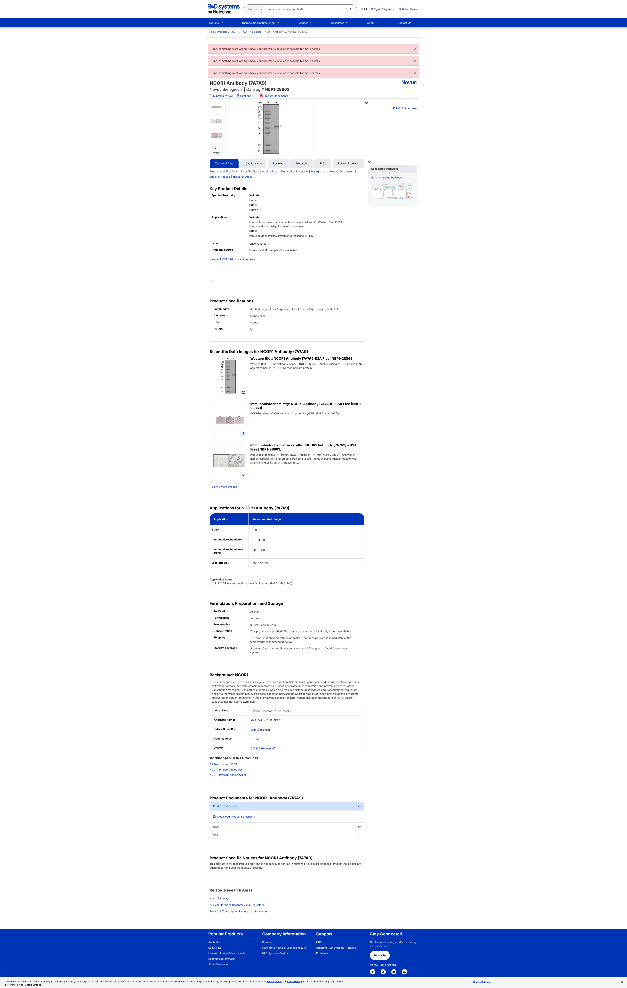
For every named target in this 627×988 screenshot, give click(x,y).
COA (216, 826)
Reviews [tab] (278, 163)
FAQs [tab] (323, 163)
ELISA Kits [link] (214, 947)
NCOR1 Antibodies (251, 31)
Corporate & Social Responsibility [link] (282, 947)
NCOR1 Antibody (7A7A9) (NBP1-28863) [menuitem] (286, 31)
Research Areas (242, 176)
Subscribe (379, 955)
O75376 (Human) (261, 748)
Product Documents (275, 95)
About (370, 22)
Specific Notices (220, 176)
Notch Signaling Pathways (387, 177)
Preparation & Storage (294, 171)
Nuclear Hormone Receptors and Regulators (237, 905)
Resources (337, 22)
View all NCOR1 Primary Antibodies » (232, 259)
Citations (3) (247, 95)
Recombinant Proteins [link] (221, 958)
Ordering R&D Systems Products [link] (336, 947)
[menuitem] (211, 31)
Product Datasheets (225, 806)
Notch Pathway (219, 898)
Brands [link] (266, 942)
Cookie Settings (481, 982)
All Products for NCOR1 (224, 764)
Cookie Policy (294, 981)
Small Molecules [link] (218, 964)
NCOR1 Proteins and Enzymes (228, 774)
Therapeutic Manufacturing (258, 22)
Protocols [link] (322, 953)
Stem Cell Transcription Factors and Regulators (238, 911)
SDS (215, 835)
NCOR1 (234, 31)
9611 (253, 729)
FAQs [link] (319, 942)
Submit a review (222, 95)
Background (318, 171)
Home (211, 31)
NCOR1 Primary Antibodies (226, 769)
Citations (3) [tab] (253, 163)
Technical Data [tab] (224, 163)
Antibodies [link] (214, 942)
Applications (269, 171)
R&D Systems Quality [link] (275, 953)
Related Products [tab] (348, 163)
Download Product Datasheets (236, 816)
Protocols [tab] (301, 163)
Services (303, 22)
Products (213, 22)
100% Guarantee (406, 108)
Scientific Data (250, 171)
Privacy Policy (274, 981)
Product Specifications (223, 171)
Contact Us (404, 22)
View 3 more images (225, 486)
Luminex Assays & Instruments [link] (226, 953)
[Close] (415, 48)
